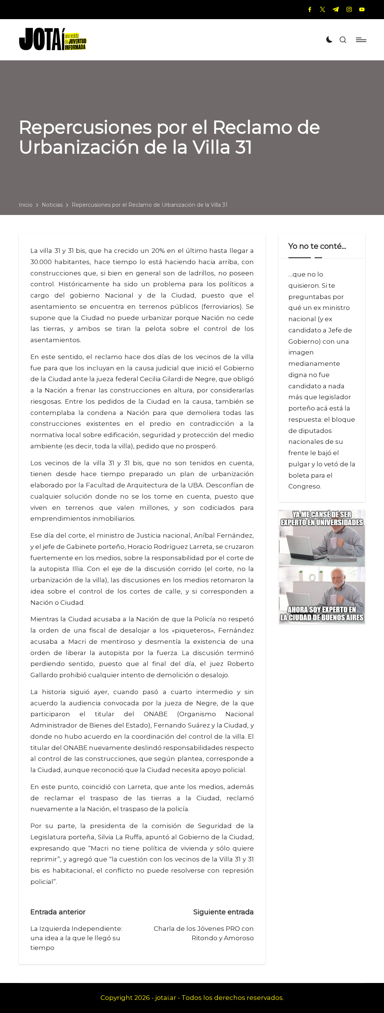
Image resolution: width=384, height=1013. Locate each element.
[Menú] (360, 39)
